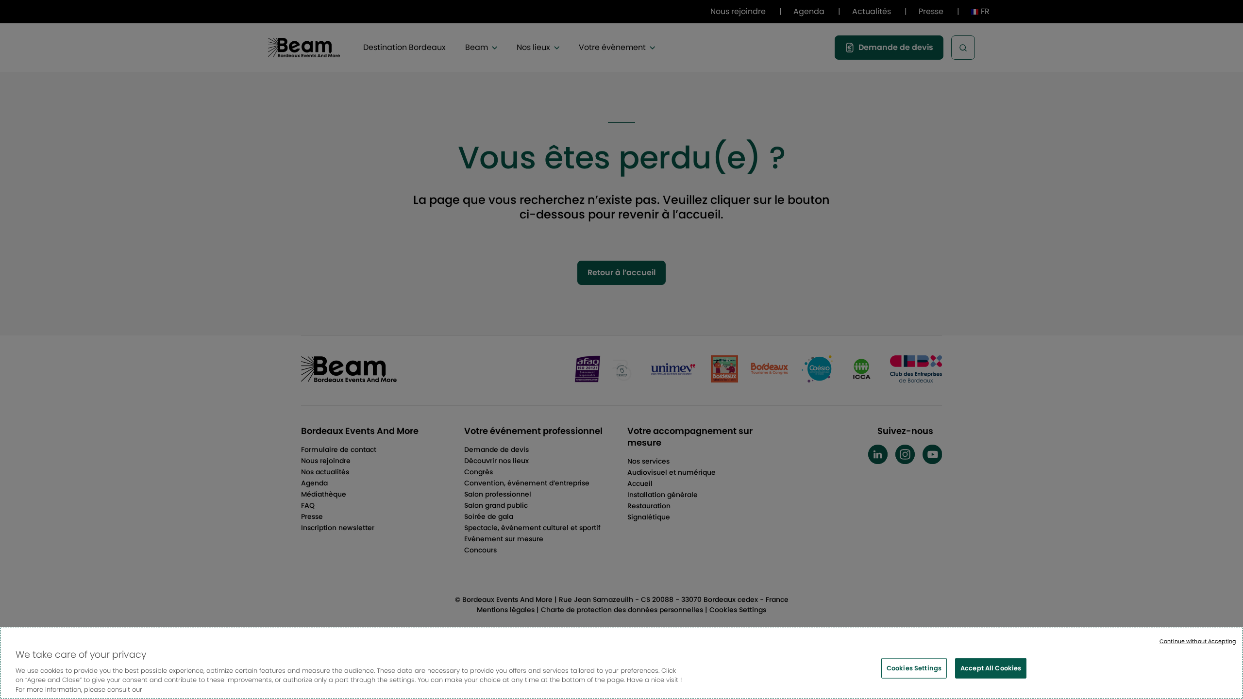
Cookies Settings (914, 668)
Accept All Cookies (990, 668)
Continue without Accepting (1197, 641)
